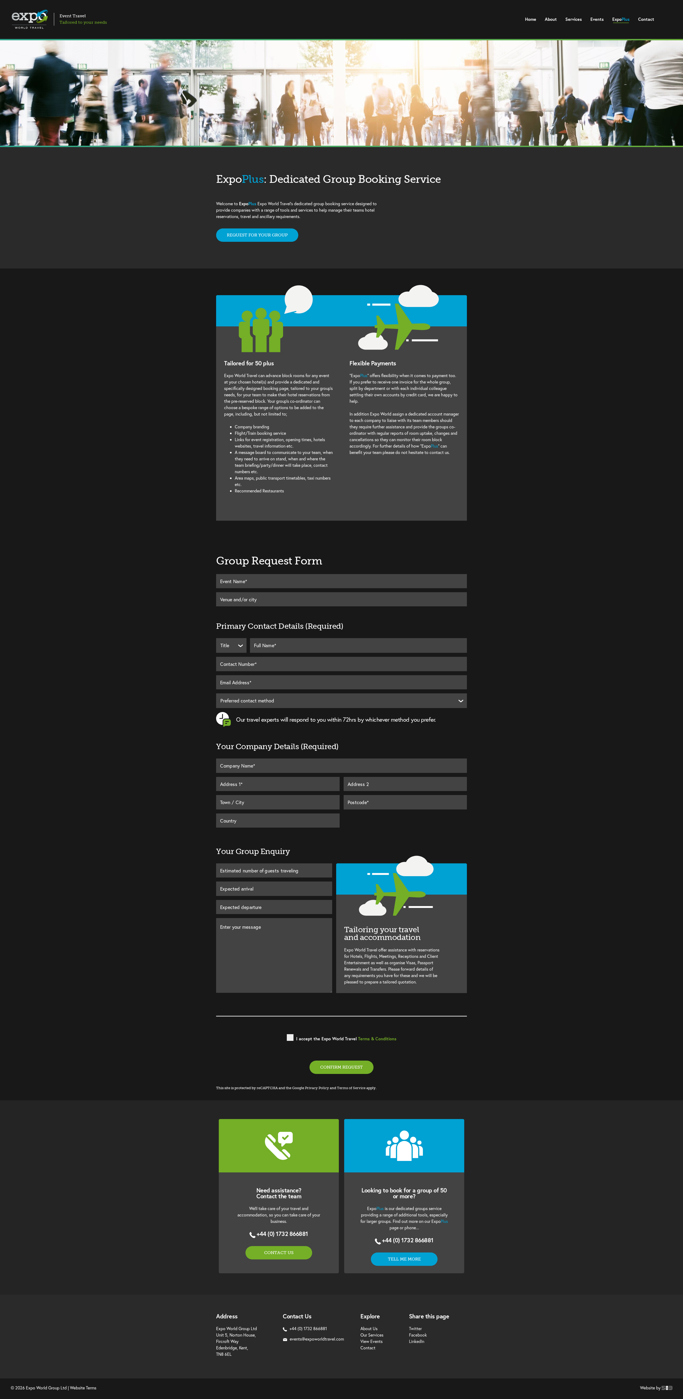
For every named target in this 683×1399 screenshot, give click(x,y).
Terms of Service (351, 1088)
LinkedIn (416, 1341)
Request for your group (257, 235)
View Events (371, 1341)
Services (573, 19)
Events (597, 19)
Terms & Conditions (377, 1038)
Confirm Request (341, 1067)
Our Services (371, 1335)
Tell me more (404, 1259)
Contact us (278, 1252)
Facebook (418, 1335)
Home (530, 19)
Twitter (415, 1328)
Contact (646, 19)
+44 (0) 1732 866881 (282, 1234)
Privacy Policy (317, 1088)
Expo (621, 19)
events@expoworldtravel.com (317, 1339)
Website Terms (83, 1387)
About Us (369, 1328)
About (551, 19)
